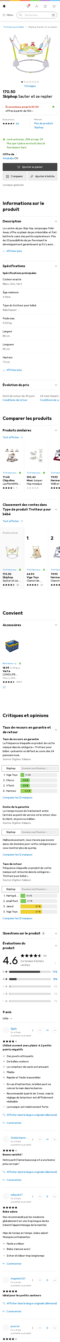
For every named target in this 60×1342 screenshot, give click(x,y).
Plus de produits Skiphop (43, 123)
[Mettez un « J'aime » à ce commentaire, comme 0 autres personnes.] (40, 1280)
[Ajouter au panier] (4, 687)
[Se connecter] (36, 6)
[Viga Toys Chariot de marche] (36, 558)
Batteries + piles (11, 663)
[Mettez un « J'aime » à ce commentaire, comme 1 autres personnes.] (40, 1030)
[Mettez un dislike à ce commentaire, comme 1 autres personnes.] (54, 1196)
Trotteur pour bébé (13, 27)
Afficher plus (14, 251)
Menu (10, 15)
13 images (30, 86)
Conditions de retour (15, 400)
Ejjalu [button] (14, 1028)
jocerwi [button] (15, 1326)
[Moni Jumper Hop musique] (36, 467)
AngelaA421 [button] (18, 1278)
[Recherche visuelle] (53, 15)
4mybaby (8, 158)
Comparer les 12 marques (17, 797)
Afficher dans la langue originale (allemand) (32, 1115)
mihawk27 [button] (16, 1195)
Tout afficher (11, 437)
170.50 (9, 91)
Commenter (14, 1123)
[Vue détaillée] (30, 779)
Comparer (17, 176)
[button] (30, 143)
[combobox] (7, 1018)
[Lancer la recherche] (21, 15)
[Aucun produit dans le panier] (54, 6)
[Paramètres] (28, 6)
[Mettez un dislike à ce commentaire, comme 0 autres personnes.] (54, 1030)
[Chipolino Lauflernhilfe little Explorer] (12, 467)
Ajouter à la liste (45, 176)
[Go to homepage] (4, 6)
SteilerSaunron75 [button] (19, 1137)
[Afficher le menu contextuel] (32, 1030)
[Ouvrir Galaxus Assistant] (45, 6)
